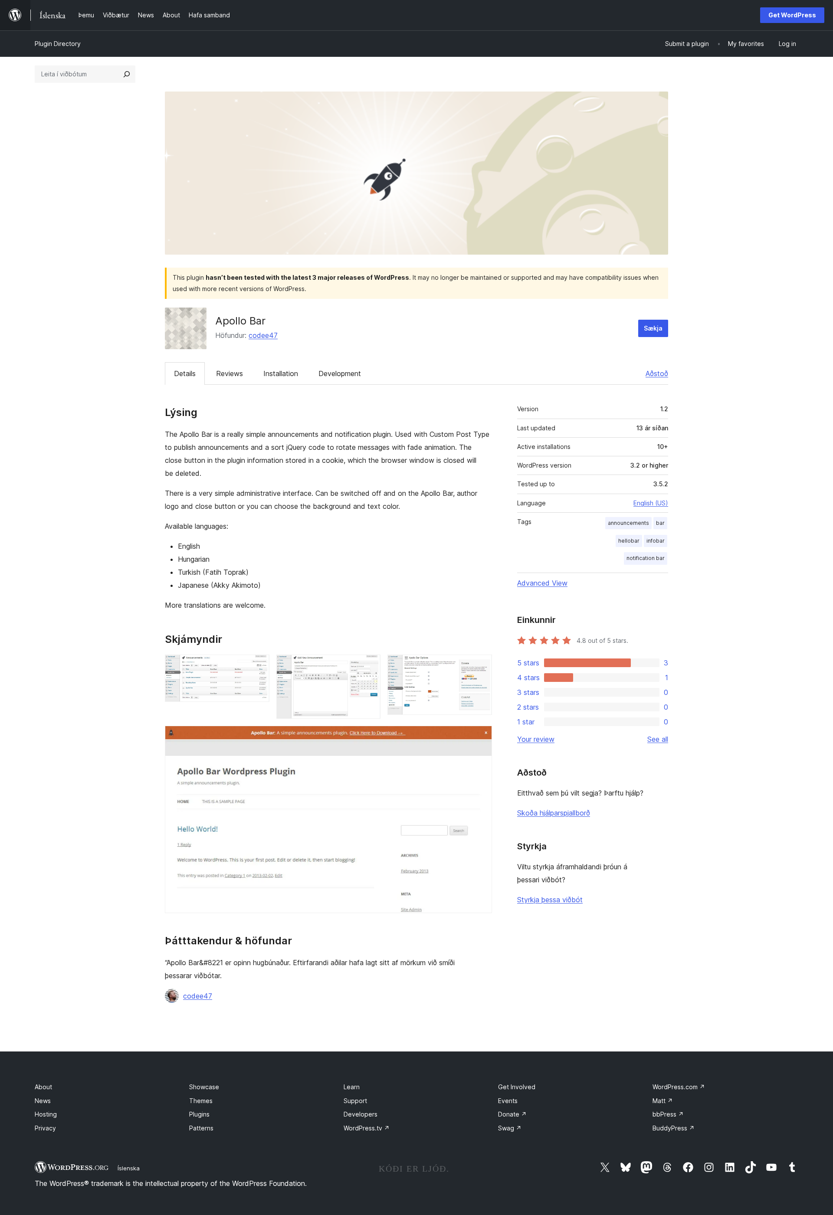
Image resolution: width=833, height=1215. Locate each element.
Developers (360, 1114)
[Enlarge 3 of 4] (480, 666)
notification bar (645, 558)
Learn (352, 1087)
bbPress (668, 1114)
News (43, 1100)
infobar (655, 540)
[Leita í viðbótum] (126, 74)
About (43, 1087)
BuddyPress (674, 1128)
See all (657, 739)
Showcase (204, 1087)
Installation (280, 373)
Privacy (45, 1128)
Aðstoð (657, 373)
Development (339, 373)
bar (660, 523)
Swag (509, 1128)
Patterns (201, 1128)
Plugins (199, 1114)
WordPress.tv (367, 1128)
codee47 (263, 335)
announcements (628, 523)
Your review (535, 739)
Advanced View (542, 583)
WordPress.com (679, 1087)
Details (185, 373)
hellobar (629, 540)
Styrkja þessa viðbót (550, 899)
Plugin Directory (58, 43)
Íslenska (129, 1168)
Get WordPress (792, 15)
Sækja (653, 328)
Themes (201, 1100)
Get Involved (516, 1087)
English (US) (650, 503)
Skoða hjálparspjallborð (553, 813)
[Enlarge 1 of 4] (257, 666)
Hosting (46, 1114)
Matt (663, 1100)
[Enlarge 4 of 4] (480, 737)
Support (355, 1100)
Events (508, 1100)
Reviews (229, 373)
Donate (512, 1114)
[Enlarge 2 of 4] (368, 666)
